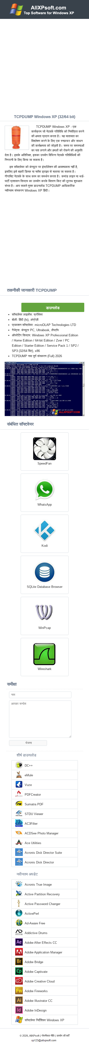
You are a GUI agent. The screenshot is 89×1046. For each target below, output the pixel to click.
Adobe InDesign (36, 1010)
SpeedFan (44, 463)
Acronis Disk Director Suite (43, 852)
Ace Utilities (33, 843)
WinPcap (44, 628)
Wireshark (45, 669)
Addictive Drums (36, 933)
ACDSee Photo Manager (41, 833)
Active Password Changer (42, 904)
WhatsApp (44, 504)
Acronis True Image (38, 884)
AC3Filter (31, 823)
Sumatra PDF (34, 804)
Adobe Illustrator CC (38, 1001)
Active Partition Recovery (42, 894)
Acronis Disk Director (39, 862)
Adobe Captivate (36, 971)
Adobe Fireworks (36, 991)
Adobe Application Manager (43, 952)
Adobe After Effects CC (41, 942)
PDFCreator (33, 794)
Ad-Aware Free (35, 923)
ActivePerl (32, 913)
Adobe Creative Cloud (40, 981)
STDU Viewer (34, 814)
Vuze (28, 785)
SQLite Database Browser (44, 587)
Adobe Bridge (34, 962)
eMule (29, 775)
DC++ (29, 765)
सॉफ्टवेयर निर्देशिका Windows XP (44, 1020)
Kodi (45, 545)
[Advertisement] (44, 65)
